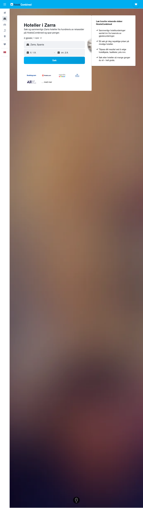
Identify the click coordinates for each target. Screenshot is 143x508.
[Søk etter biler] (4, 24)
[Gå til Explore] (4, 36)
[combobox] (33, 38)
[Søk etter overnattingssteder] (4, 19)
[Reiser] (4, 44)
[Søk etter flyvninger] (4, 13)
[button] (5, 4)
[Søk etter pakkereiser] (4, 30)
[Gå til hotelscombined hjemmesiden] (21, 4)
